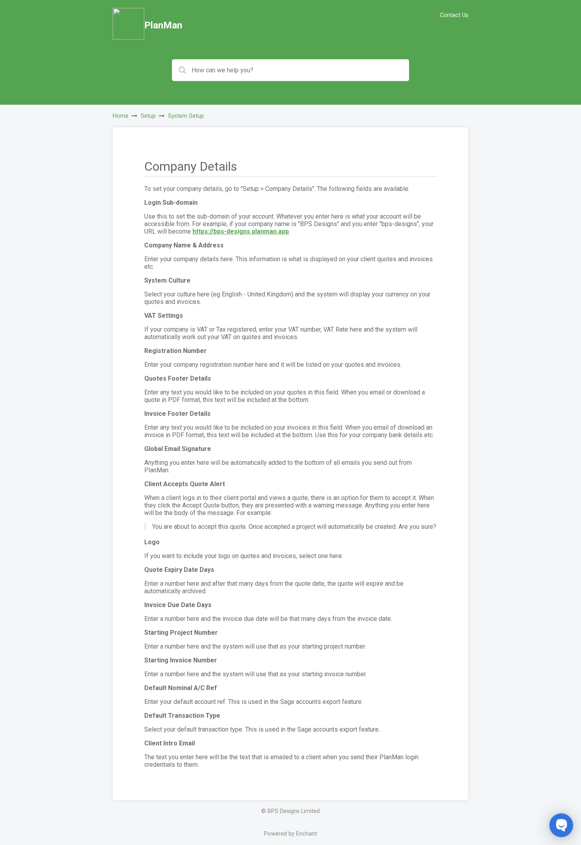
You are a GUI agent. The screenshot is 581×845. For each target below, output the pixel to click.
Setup (148, 116)
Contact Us (454, 15)
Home (120, 116)
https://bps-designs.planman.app (240, 231)
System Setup (186, 116)
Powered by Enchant (290, 833)
